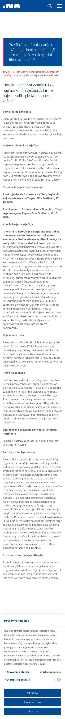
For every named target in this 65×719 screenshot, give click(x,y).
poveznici (34, 547)
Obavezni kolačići (18, 672)
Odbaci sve (32, 711)
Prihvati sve (33, 692)
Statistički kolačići (18, 679)
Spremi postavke (32, 702)
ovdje (43, 663)
